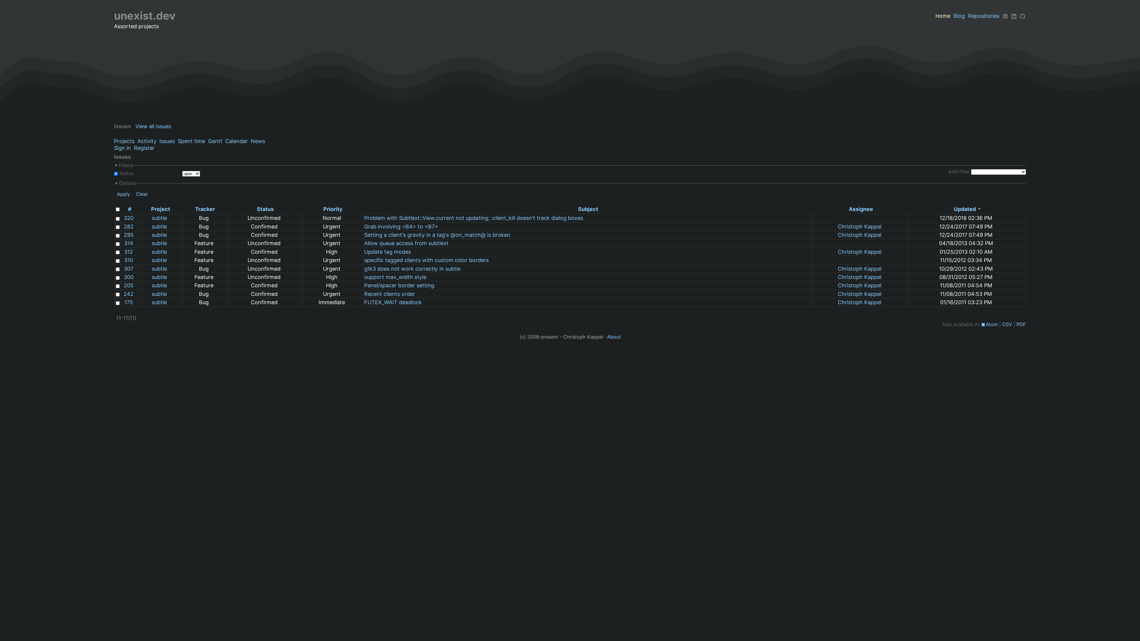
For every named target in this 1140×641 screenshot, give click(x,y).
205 (129, 285)
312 (128, 252)
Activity (146, 141)
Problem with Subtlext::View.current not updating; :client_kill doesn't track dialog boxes (473, 218)
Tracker (205, 209)
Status (126, 173)
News (258, 141)
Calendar (236, 141)
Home (942, 16)
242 (129, 294)
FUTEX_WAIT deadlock (393, 302)
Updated (965, 209)
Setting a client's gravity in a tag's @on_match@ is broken (437, 235)
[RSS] (1005, 15)
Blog (959, 16)
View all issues (153, 126)
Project (160, 209)
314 (128, 243)
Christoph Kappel (859, 226)
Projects (124, 141)
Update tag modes (387, 252)
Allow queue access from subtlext (406, 243)
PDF (1021, 324)
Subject (588, 209)
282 (129, 226)
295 (129, 235)
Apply (123, 194)
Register (144, 148)
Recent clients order (389, 294)
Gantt (215, 141)
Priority (333, 209)
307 (128, 269)
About (614, 337)
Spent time (191, 141)
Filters (126, 165)
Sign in (122, 148)
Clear (142, 194)
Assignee (861, 209)
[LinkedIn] (1013, 15)
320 (129, 218)
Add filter (959, 171)
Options (127, 183)
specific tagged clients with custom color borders (426, 260)
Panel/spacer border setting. (400, 285)
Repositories (983, 16)
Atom (992, 324)
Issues (167, 141)
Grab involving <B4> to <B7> (401, 226)
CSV (1007, 324)
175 (128, 302)
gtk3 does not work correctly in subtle (412, 269)
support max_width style (395, 277)
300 (129, 277)
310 (128, 260)
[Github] (1022, 15)
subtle (159, 218)
